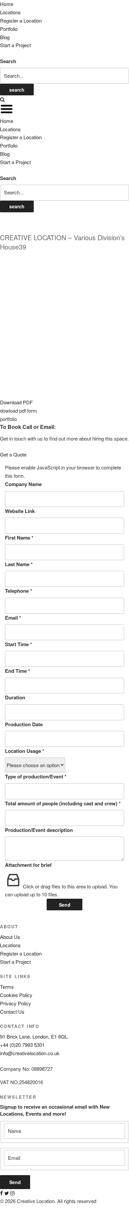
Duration (15, 697)
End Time (17, 670)
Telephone (18, 590)
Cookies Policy (16, 994)
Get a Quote (13, 454)
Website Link (20, 511)
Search (8, 61)
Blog (5, 37)
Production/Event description (39, 830)
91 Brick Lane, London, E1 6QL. (34, 1036)
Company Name (23, 484)
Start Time (18, 644)
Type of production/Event (35, 776)
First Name (19, 537)
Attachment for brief (28, 864)
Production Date (24, 724)
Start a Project (15, 45)
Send (64, 904)
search (16, 89)
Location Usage (24, 751)
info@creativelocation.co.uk (30, 1053)
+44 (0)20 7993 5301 (22, 1044)
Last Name (19, 564)
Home (6, 3)
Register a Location (21, 20)
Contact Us (12, 1011)
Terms (7, 986)
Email (13, 617)
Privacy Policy (15, 1003)
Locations (10, 12)
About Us (10, 936)
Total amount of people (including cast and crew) (63, 803)
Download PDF (16, 402)
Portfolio (9, 28)
